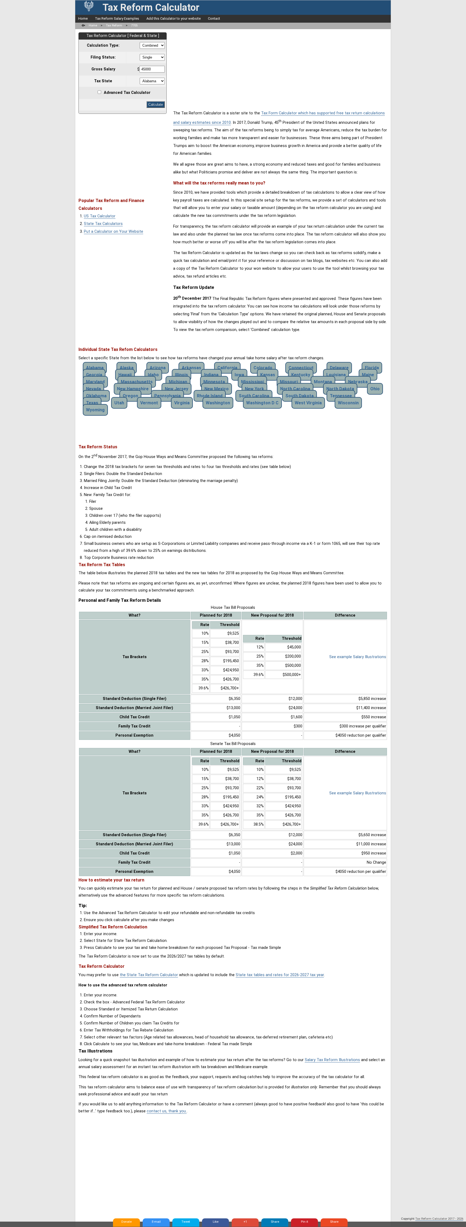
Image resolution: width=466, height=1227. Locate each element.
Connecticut (301, 367)
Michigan (178, 381)
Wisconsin (348, 402)
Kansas (267, 374)
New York (254, 388)
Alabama (95, 367)
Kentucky (300, 374)
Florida (372, 367)
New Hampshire (133, 388)
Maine (368, 374)
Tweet (185, 1221)
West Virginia (308, 402)
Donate (126, 1221)
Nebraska (358, 381)
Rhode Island (209, 395)
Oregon (130, 395)
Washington (218, 402)
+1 (245, 1221)
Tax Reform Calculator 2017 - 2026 (439, 1219)
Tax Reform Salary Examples (117, 18)
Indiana (211, 374)
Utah (119, 402)
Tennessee (341, 395)
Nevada (93, 388)
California (227, 367)
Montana (323, 381)
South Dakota (299, 395)
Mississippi (252, 381)
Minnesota (214, 381)
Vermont (149, 402)
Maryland (95, 381)
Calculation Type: (103, 45)
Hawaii (125, 374)
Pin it (304, 1221)
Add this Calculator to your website (173, 18)
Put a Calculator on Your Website (113, 231)
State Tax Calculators (103, 223)
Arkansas (191, 367)
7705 (134, 25)
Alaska (126, 367)
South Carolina (254, 395)
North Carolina (295, 388)
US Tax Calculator (99, 216)
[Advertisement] (123, 153)
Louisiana (336, 374)
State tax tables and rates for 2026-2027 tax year (280, 975)
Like (215, 1221)
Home (83, 18)
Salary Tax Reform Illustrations (332, 1060)
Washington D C (262, 402)
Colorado (262, 367)
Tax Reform (114, 25)
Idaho (153, 374)
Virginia (182, 402)
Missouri (289, 381)
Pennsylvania (167, 395)
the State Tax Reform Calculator (149, 975)
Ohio (375, 388)
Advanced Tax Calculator (127, 92)
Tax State (103, 81)
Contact (214, 18)
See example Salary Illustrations (357, 657)
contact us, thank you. (167, 1111)
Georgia (94, 374)
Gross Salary (103, 69)
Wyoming (95, 409)
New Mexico (216, 388)
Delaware (339, 367)
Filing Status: (103, 57)
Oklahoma (96, 395)
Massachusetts (137, 381)
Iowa (239, 374)
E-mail (156, 1221)
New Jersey (176, 388)
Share (275, 1221)
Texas (92, 402)
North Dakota (340, 388)
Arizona (158, 367)
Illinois (181, 374)
